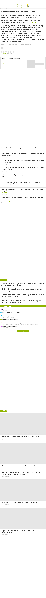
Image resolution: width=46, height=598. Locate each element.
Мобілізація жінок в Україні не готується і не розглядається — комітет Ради (22, 176)
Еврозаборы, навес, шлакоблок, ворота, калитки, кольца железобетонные (19, 531)
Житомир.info (33, 22)
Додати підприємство (23, 331)
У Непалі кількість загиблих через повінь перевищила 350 (19, 148)
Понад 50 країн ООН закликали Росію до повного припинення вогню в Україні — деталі (22, 168)
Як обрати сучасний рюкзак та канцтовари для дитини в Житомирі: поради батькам (22, 190)
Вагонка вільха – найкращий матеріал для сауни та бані (19, 502)
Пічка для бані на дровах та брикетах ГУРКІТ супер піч (18, 466)
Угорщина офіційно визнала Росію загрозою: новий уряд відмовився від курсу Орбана (22, 161)
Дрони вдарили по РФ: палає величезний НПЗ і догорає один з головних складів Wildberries (20, 183)
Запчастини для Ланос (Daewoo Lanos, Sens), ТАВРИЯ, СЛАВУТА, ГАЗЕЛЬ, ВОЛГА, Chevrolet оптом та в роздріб (21, 473)
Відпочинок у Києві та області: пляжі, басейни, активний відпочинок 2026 (22, 198)
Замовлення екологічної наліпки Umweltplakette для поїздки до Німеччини (21, 437)
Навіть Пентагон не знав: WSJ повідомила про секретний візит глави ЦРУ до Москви (22, 154)
